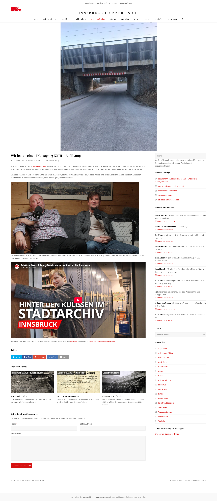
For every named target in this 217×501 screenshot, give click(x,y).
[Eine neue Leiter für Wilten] (124, 382)
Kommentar (16, 434)
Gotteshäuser (163, 367)
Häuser (161, 371)
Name (14, 424)
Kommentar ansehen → (165, 221)
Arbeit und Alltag (52, 161)
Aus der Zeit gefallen (19, 396)
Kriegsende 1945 (165, 380)
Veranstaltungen (165, 412)
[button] (16, 357)
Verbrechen (163, 417)
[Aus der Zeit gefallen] (32, 382)
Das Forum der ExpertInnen (167, 434)
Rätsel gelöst (36, 373)
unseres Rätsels (39, 166)
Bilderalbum (163, 358)
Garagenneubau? (165, 195)
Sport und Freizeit (166, 403)
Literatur (162, 385)
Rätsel (160, 394)
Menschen (80, 373)
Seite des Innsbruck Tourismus (102, 342)
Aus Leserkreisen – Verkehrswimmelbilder (186, 481)
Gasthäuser (163, 362)
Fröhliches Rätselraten (167, 191)
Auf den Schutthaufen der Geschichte (28, 481)
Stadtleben (162, 407)
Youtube (73, 342)
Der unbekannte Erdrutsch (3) (171, 186)
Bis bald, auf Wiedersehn (168, 200)
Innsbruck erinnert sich (108, 12)
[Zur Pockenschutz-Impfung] (78, 382)
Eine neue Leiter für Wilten (113, 396)
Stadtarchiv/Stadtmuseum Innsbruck (97, 497)
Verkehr (161, 421)
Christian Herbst (34, 161)
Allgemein (162, 349)
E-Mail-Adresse (86, 424)
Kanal (160, 376)
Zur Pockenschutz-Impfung (68, 396)
